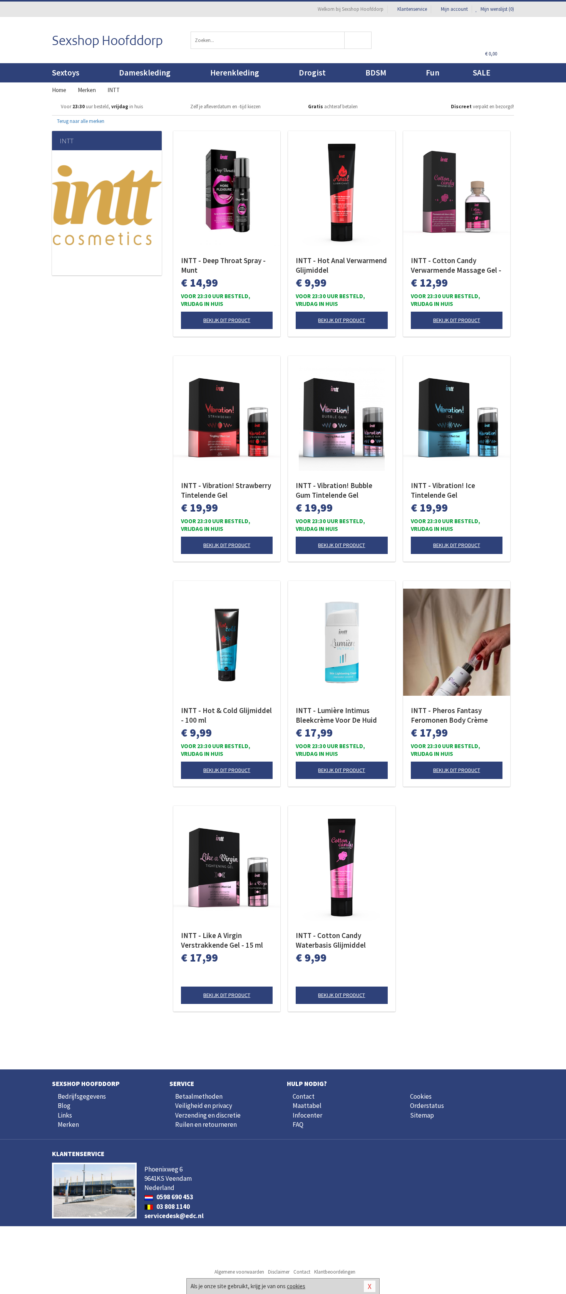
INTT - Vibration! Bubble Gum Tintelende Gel (334, 490)
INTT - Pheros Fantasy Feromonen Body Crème (449, 715)
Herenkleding (234, 72)
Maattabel (307, 1105)
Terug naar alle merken (80, 121)
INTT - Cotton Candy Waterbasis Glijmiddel (331, 940)
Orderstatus (427, 1105)
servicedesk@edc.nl (174, 1216)
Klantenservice (412, 9)
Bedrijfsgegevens (82, 1096)
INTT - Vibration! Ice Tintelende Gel (443, 490)
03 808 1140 (172, 1206)
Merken (68, 1124)
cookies (296, 1286)
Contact (304, 1096)
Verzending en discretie (208, 1115)
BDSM (375, 72)
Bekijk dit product (226, 320)
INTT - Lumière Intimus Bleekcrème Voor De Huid (336, 715)
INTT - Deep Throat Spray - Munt (223, 265)
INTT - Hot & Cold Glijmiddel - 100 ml (226, 715)
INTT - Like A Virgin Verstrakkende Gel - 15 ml (222, 940)
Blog (64, 1105)
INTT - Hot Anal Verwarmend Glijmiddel (341, 265)
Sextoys (65, 72)
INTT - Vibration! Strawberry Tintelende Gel (226, 490)
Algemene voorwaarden (239, 1272)
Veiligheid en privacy (203, 1105)
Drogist (312, 72)
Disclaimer (279, 1272)
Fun (432, 72)
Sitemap (422, 1115)
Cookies (421, 1096)
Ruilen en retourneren (206, 1124)
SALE (482, 72)
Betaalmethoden (199, 1096)
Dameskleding (145, 72)
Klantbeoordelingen (334, 1272)
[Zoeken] (358, 40)
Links (65, 1115)
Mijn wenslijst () (496, 9)
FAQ (298, 1124)
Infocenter (307, 1115)
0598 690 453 (174, 1197)
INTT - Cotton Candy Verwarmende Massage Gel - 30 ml (456, 265)
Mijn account (454, 9)
